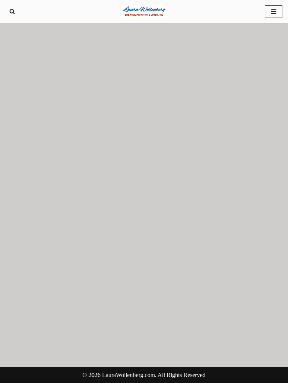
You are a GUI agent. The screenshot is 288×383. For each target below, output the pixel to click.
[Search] (12, 11)
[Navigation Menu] (273, 11)
